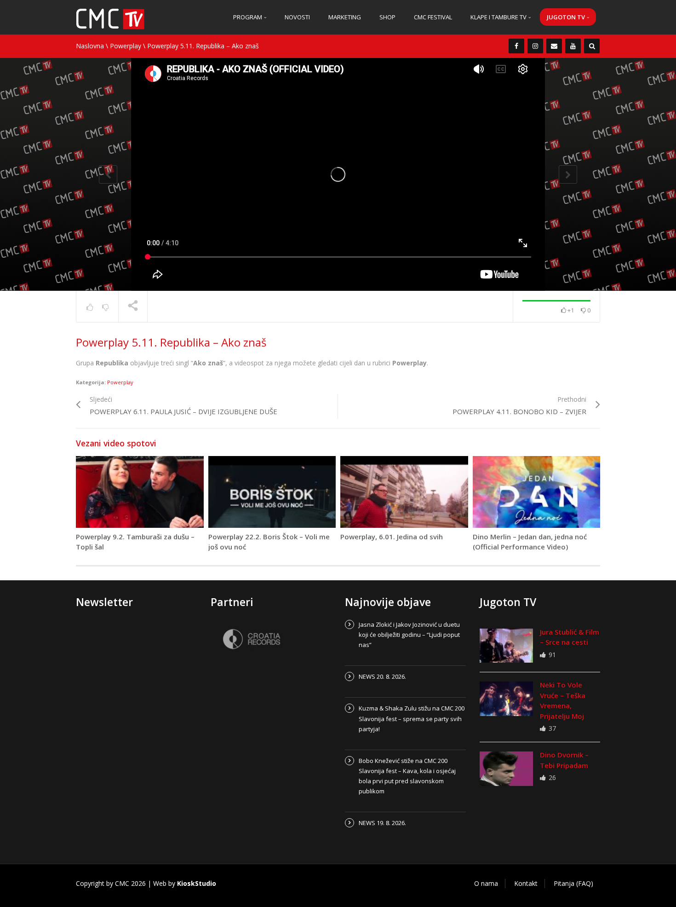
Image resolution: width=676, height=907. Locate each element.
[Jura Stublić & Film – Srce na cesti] (506, 646)
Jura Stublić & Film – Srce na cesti (569, 637)
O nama (486, 883)
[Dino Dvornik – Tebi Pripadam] (506, 768)
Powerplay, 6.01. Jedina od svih (391, 536)
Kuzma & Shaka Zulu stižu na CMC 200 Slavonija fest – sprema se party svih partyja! (411, 718)
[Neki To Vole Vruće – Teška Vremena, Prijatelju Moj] (506, 699)
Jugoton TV (566, 17)
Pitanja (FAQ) (573, 883)
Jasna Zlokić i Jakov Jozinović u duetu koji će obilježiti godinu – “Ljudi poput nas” (409, 634)
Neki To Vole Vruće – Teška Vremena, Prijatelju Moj (562, 700)
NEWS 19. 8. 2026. (382, 823)
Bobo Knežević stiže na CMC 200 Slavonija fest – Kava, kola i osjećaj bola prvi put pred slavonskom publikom (407, 776)
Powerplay (125, 45)
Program (248, 17)
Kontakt (526, 883)
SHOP (387, 17)
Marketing (344, 17)
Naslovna (90, 45)
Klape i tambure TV (499, 17)
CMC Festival (433, 17)
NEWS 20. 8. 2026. (382, 676)
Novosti (297, 17)
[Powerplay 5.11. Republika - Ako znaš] (110, 18)
